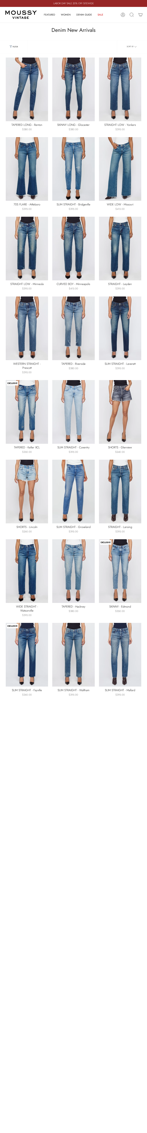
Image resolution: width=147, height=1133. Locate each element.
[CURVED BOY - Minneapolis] (73, 248)
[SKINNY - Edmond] (120, 571)
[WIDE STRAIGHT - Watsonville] (27, 571)
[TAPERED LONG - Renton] (27, 89)
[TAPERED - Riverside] (73, 328)
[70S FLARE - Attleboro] (27, 169)
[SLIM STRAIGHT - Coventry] (73, 412)
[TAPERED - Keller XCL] (27, 412)
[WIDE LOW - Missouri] (120, 169)
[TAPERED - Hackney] (73, 571)
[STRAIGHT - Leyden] (120, 248)
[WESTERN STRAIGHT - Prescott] (27, 328)
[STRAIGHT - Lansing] (120, 491)
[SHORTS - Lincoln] (27, 491)
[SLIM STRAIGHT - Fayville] (27, 655)
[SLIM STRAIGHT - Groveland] (73, 491)
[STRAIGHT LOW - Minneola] (27, 248)
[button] (49, 14)
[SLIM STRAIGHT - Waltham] (73, 655)
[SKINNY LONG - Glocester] (73, 89)
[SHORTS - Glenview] (120, 412)
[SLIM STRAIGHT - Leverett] (120, 328)
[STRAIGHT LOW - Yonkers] (120, 89)
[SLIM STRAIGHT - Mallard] (120, 655)
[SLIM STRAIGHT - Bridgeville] (73, 169)
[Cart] (140, 15)
